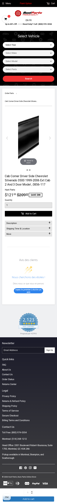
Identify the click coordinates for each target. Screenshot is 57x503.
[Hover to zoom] (28, 138)
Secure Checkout (10, 415)
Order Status (8, 379)
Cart (52, 3)
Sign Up (49, 350)
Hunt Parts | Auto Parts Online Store (22, 477)
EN (27, 20)
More (28, 233)
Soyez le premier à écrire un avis (28, 290)
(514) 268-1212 (19, 439)
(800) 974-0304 (19, 432)
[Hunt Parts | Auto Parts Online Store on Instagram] (30, 468)
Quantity (8, 200)
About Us (6, 369)
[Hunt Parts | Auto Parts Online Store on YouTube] (35, 468)
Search (28, 78)
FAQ (4, 365)
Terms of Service (10, 410)
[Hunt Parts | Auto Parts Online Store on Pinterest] (25, 468)
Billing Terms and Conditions (16, 420)
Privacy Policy (9, 396)
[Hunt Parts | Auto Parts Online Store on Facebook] (20, 468)
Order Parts (9, 93)
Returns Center (9, 384)
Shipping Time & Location (28, 228)
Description (28, 223)
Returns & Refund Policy (14, 401)
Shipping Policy (9, 406)
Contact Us (7, 374)
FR (30, 20)
